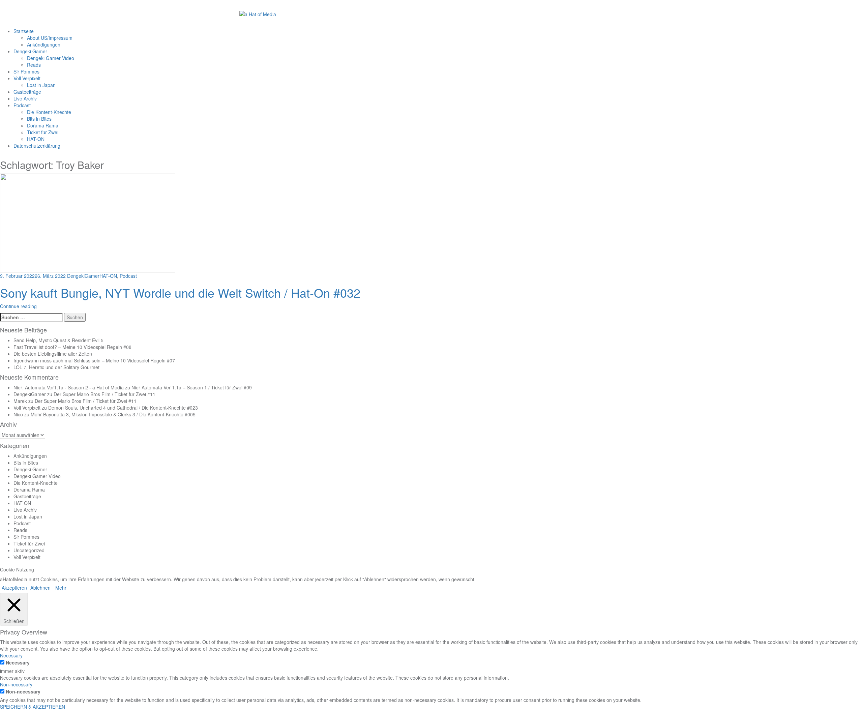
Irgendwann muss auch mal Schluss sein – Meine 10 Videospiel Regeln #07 (94, 360)
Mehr (60, 587)
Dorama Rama (42, 125)
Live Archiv (25, 98)
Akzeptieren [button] (14, 587)
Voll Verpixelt (26, 78)
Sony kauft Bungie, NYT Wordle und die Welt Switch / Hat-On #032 (180, 292)
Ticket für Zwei (42, 132)
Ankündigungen (43, 44)
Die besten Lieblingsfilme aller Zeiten (52, 353)
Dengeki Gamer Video (50, 58)
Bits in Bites (39, 118)
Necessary (18, 662)
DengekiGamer (83, 275)
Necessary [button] (11, 655)
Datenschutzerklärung (36, 145)
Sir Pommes (26, 71)
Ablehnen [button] (40, 587)
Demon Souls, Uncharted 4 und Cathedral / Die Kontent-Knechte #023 (123, 407)
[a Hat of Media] (257, 13)
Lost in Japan (41, 85)
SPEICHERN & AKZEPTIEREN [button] (32, 706)
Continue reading (18, 306)
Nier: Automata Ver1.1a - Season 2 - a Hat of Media (68, 387)
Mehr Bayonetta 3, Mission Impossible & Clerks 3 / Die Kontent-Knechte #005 (113, 414)
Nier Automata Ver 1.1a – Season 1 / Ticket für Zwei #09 (191, 387)
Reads (34, 64)
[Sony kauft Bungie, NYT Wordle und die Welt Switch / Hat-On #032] (87, 222)
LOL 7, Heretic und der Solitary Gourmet (56, 367)
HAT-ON (35, 139)
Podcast (22, 105)
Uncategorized (28, 550)
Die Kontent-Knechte (49, 112)
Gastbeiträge (27, 91)
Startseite (23, 31)
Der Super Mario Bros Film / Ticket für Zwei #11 (104, 394)
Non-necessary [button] (16, 684)
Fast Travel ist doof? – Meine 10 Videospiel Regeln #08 (72, 347)
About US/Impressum (49, 37)
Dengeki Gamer (30, 51)
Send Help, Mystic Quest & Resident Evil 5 (58, 340)
